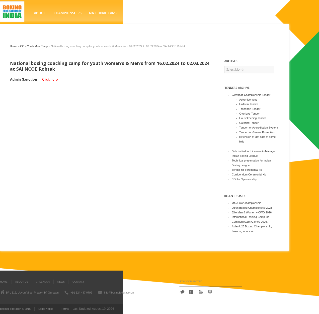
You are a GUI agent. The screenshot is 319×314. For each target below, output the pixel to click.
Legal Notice (45, 308)
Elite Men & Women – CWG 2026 (252, 212)
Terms (65, 308)
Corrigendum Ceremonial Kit (249, 174)
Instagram (210, 292)
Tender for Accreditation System (258, 127)
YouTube (201, 292)
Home (13, 46)
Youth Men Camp (37, 46)
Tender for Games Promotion (256, 132)
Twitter (182, 292)
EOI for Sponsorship (244, 179)
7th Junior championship (246, 202)
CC (22, 46)
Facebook (191, 292)
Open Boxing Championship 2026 (252, 207)
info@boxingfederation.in (119, 292)
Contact (78, 281)
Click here (49, 79)
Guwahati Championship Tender (251, 94)
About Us (21, 281)
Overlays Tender (249, 113)
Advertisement (248, 99)
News (61, 281)
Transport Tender (249, 108)
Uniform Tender (248, 104)
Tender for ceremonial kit (247, 169)
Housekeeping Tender (252, 118)
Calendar (43, 281)
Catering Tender (249, 122)
